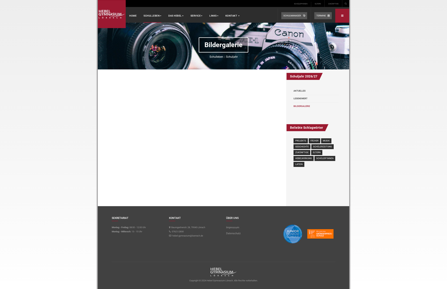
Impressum (232, 227)
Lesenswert (300, 98)
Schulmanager (292, 15)
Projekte (300, 140)
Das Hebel (175, 15)
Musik (326, 140)
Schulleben (152, 15)
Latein (299, 164)
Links (213, 15)
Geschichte (302, 146)
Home (133, 15)
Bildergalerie (302, 106)
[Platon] (112, 14)
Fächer (314, 140)
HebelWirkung (303, 158)
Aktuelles (300, 90)
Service (195, 15)
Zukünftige (333, 4)
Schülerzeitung (322, 146)
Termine (321, 15)
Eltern (318, 4)
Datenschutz (233, 233)
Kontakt (231, 15)
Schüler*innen (300, 4)
